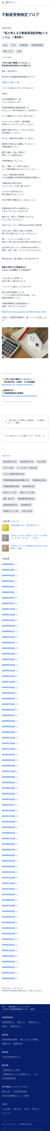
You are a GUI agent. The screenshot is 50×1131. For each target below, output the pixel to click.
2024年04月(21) (8, 721)
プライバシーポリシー (9, 1124)
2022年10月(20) (8, 822)
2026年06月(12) (8, 575)
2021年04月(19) (8, 922)
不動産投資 (24, 45)
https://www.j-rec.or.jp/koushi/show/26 (17, 385)
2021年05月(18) (8, 917)
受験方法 (4, 1026)
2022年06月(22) (8, 844)
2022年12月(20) (8, 811)
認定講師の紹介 (18, 1043)
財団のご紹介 (6, 1091)
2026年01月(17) (8, 603)
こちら (12, 988)
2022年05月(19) (8, 850)
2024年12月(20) (8, 676)
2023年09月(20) (8, 760)
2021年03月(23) (8, 928)
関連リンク (36, 1109)
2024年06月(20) (8, 710)
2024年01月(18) (8, 738)
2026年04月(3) (8, 587)
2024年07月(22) (8, 704)
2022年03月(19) (8, 861)
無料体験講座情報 (26, 499)
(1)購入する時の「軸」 (11, 82)
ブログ (13, 45)
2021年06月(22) (8, 911)
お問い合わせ (17, 1109)
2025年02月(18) (8, 665)
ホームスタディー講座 (27, 468)
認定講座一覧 (6, 1043)
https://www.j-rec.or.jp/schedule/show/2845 (19, 396)
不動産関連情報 (37, 45)
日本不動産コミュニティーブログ (18, 1007)
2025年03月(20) (8, 659)
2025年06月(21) (8, 643)
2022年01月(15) (8, 872)
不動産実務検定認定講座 (9, 1039)
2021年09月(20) (8, 894)
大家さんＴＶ (9, 492)
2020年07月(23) (8, 973)
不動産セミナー (10, 511)
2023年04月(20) (8, 788)
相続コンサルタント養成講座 (29, 1039)
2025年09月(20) (8, 626)
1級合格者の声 (10, 462)
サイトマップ (6, 1113)
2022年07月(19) (8, 839)
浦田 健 (8, 499)
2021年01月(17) (8, 939)
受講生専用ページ (15, 1026)
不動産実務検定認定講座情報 (16, 480)
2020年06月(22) (8, 978)
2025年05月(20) (8, 648)
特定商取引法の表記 (25, 1124)
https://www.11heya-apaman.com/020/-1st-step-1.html (24, 312)
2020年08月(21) (8, 967)
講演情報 (26, 505)
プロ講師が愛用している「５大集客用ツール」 (16, 1074)
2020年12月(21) (8, 945)
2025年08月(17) (8, 631)
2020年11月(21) (8, 950)
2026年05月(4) (8, 581)
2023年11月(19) (8, 749)
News (5, 45)
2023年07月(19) (8, 771)
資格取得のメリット (34, 1022)
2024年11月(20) (8, 682)
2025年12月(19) (8, 609)
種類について (21, 1022)
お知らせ (27, 1109)
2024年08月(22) (8, 699)
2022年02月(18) (8, 866)
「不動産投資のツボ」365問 (11, 1070)
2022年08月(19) (8, 833)
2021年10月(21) (8, 889)
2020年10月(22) (8, 956)
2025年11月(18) (8, 615)
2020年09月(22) (8, 962)
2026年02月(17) (8, 598)
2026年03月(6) (8, 592)
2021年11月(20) (8, 883)
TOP (3, 1007)
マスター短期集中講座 (13, 474)
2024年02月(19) (8, 732)
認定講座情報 (10, 505)
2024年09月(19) (8, 693)
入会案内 (26, 1095)
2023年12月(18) (8, 743)
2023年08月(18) (8, 766)
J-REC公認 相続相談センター (11, 1057)
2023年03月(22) (8, 794)
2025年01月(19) (8, 671)
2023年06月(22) (8, 777)
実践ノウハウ (8, 51)
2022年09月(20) (8, 827)
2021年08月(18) (8, 900)
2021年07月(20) (8, 906)
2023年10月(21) (8, 755)
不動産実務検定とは (8, 1022)
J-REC (19, 51)
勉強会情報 (28, 486)
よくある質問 (6, 1109)
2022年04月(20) (8, 855)
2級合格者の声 (26, 462)
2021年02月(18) (8, 934)
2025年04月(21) (8, 654)
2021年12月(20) (8, 878)
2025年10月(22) (8, 620)
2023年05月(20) (8, 783)
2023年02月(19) (8, 799)
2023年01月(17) (8, 805)
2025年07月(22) (8, 637)
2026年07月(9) (8, 570)
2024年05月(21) (8, 715)
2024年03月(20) (8, 727)
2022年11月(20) (8, 816)
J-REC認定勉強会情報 (9, 1078)
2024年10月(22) (8, 687)
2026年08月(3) (8, 564)
